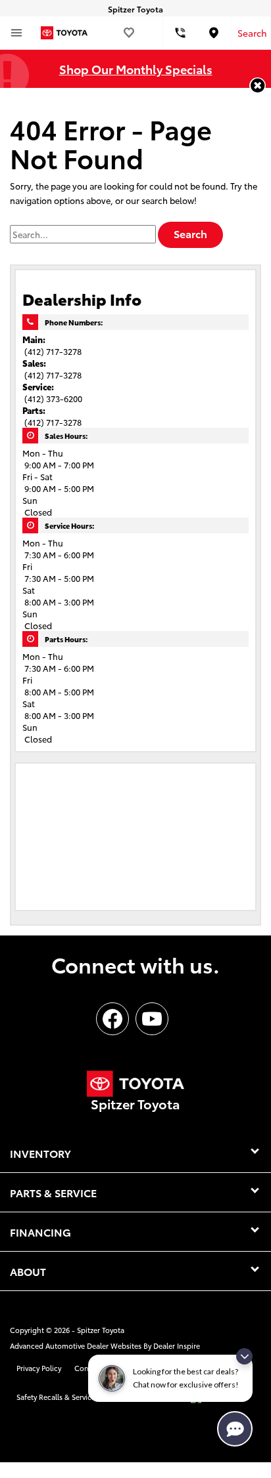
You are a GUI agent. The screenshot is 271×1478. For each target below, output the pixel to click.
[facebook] (112, 1018)
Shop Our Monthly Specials (135, 68)
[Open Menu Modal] (16, 32)
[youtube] (152, 1018)
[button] (257, 85)
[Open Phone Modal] (180, 32)
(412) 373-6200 (53, 398)
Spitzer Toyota (100, 1329)
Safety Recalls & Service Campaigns (76, 1396)
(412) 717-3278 (53, 351)
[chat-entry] (235, 1429)
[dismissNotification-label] (244, 1356)
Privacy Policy (38, 1368)
